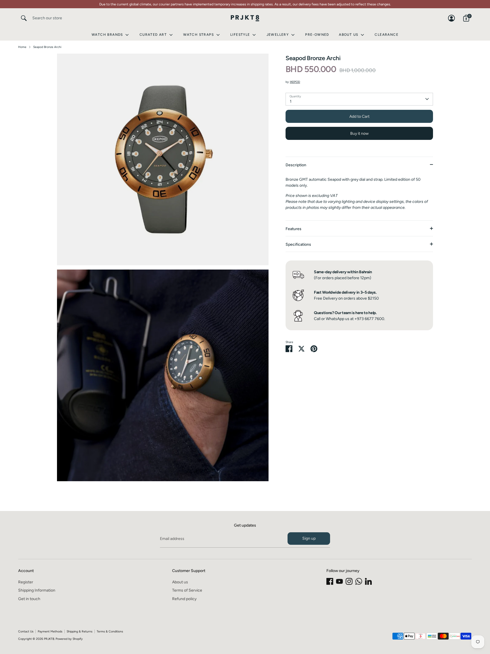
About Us (349, 35)
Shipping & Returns (79, 631)
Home (22, 47)
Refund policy (184, 598)
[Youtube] (339, 581)
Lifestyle (240, 35)
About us (180, 582)
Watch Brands (108, 35)
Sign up (309, 538)
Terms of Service (187, 590)
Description (296, 165)
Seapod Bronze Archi (47, 47)
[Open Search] (23, 18)
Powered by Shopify (69, 639)
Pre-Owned (317, 35)
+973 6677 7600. (369, 318)
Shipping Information (36, 590)
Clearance (386, 35)
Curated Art (154, 35)
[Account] (451, 18)
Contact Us (25, 631)
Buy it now (359, 133)
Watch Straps (199, 35)
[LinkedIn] (368, 581)
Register (25, 582)
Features (293, 228)
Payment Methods (50, 631)
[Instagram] (349, 581)
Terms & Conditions (110, 631)
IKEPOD (295, 82)
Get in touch (29, 598)
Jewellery (278, 35)
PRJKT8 (49, 639)
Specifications (298, 244)
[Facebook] (329, 581)
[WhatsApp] (358, 581)
